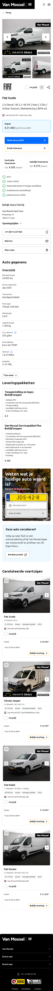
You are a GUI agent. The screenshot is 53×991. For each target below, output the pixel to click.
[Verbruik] (11, 351)
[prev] (7, 37)
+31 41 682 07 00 (28, 974)
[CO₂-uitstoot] (15, 332)
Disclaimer (26, 989)
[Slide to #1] (16, 67)
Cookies (37, 989)
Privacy (15, 989)
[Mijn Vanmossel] (44, 4)
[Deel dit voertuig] (48, 87)
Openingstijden (10, 223)
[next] (46, 37)
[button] (44, 4)
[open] (49, 4)
